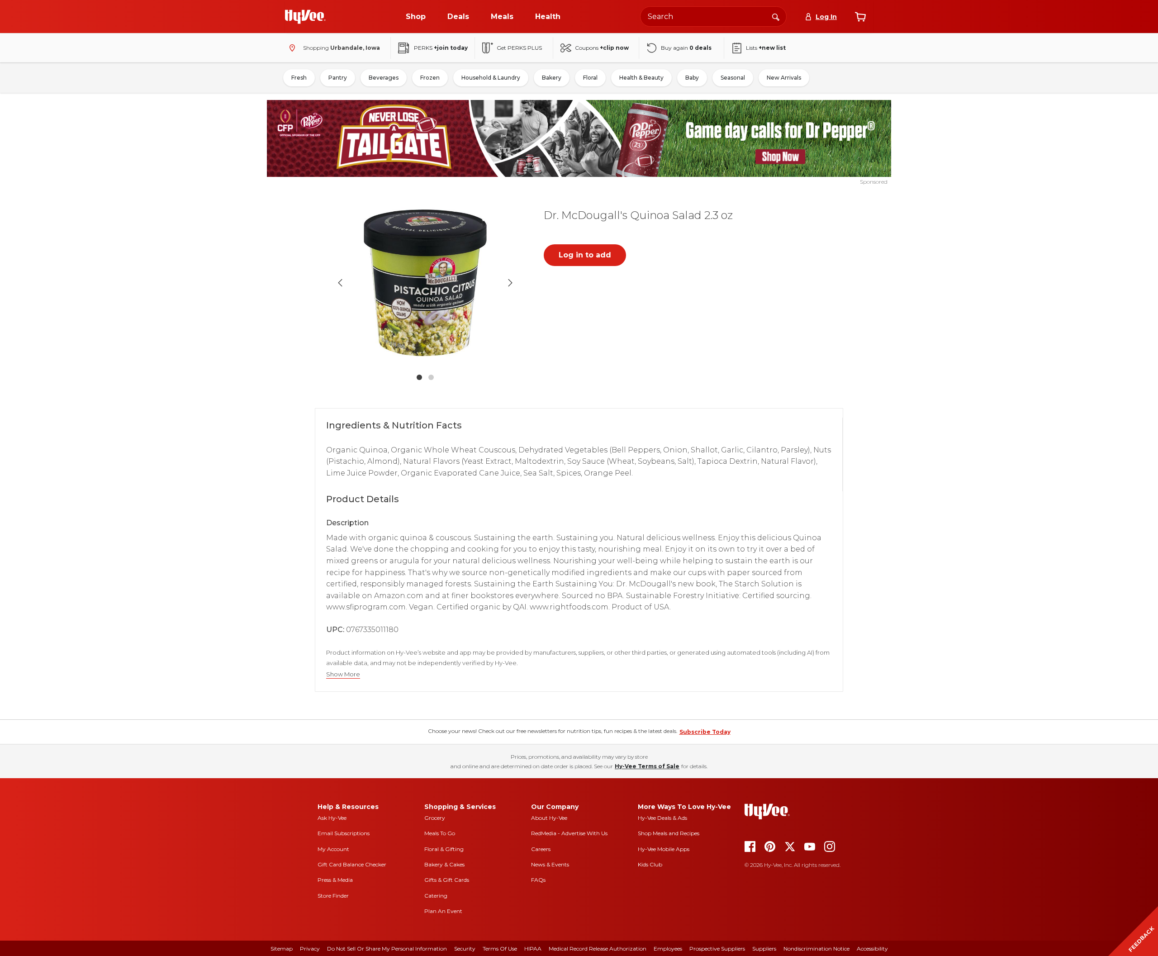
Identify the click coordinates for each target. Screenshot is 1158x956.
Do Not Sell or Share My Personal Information (387, 948)
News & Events (550, 864)
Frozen (430, 77)
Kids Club (650, 864)
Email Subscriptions (344, 833)
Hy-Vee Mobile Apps (663, 849)
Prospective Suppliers (717, 948)
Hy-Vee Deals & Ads (662, 817)
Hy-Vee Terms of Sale (647, 766)
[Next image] (510, 282)
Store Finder (333, 895)
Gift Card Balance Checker (352, 864)
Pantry (337, 77)
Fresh (299, 77)
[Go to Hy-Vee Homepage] (305, 17)
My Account (333, 849)
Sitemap (282, 948)
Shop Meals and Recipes (668, 833)
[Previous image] (340, 282)
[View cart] (860, 17)
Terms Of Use (500, 948)
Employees (668, 948)
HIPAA (532, 948)
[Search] (776, 16)
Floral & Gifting (444, 849)
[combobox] (713, 16)
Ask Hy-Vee (332, 817)
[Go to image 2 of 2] (431, 377)
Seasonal (733, 77)
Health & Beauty (641, 77)
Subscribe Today (705, 731)
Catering (435, 895)
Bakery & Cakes (444, 864)
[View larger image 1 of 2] (425, 283)
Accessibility (872, 948)
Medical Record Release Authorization (597, 948)
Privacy (310, 948)
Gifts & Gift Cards (446, 879)
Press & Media (335, 879)
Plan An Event (443, 911)
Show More (343, 674)
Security (464, 948)
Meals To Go (439, 833)
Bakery (551, 77)
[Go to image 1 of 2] (419, 377)
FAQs (538, 879)
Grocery (434, 817)
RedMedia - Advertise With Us (569, 833)
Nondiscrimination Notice (816, 948)
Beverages (384, 77)
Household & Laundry (490, 77)
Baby (692, 77)
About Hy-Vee (549, 817)
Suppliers (764, 948)
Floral (590, 77)
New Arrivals (784, 77)
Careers (541, 849)
